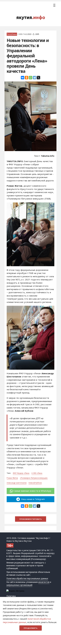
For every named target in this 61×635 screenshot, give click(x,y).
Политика (11, 596)
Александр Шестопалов (17, 483)
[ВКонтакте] (22, 77)
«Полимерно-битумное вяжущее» (34, 478)
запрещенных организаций (19, 585)
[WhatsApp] (30, 77)
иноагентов (43, 582)
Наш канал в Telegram (33, 499)
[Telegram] (34, 77)
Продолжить (30, 628)
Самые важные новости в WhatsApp (32, 490)
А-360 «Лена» (36, 473)
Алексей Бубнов (35, 483)
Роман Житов (12, 478)
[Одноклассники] (26, 77)
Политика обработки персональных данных (27, 578)
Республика (12, 34)
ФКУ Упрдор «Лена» (21, 473)
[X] (38, 77)
